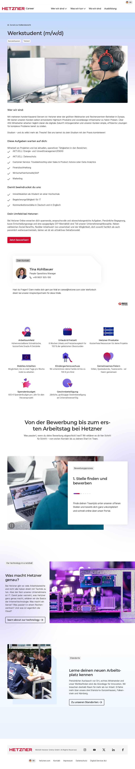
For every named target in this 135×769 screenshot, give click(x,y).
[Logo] (20, 749)
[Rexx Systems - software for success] (123, 304)
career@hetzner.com (70, 289)
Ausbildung (110, 8)
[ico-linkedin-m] (113, 749)
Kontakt (56, 761)
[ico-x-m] (104, 749)
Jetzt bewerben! (19, 240)
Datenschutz (81, 761)
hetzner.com (44, 761)
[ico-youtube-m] (94, 749)
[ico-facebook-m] (123, 749)
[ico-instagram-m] (85, 749)
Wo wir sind (95, 8)
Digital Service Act (98, 761)
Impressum (68, 761)
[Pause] (11, 525)
